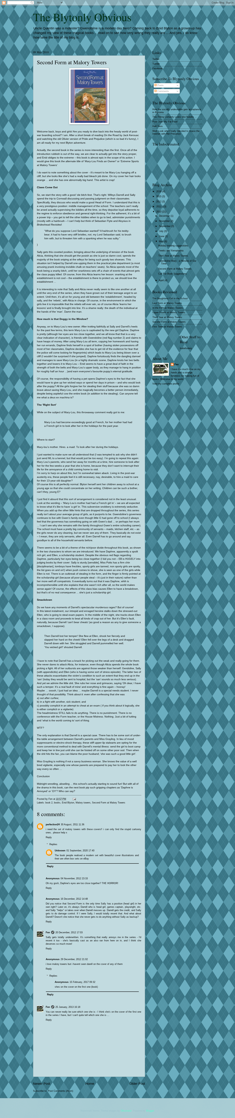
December (165, 215)
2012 (159, 201)
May (161, 241)
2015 (159, 196)
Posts (160, 85)
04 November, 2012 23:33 (74, 878)
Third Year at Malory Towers (173, 255)
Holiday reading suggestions (173, 245)
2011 (159, 206)
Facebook (157, 68)
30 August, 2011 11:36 (72, 824)
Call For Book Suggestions (172, 273)
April (161, 280)
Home (89, 1083)
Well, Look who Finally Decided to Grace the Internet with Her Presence (176, 132)
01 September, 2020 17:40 (80, 850)
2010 (159, 211)
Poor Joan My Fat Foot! (165, 121)
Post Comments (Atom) (60, 1091)
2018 (159, 191)
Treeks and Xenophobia (170, 250)
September (165, 226)
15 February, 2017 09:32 (82, 982)
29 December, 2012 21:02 (74, 959)
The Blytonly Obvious (82, 17)
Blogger (150, 1110)
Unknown (60, 850)
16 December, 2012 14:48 (74, 898)
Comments (163, 91)
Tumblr (156, 63)
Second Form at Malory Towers (108, 802)
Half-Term (157, 126)
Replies (53, 844)
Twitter (155, 59)
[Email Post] (74, 799)
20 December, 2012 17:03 (69, 932)
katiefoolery (186, 348)
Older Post (137, 1083)
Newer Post (41, 1083)
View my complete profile (165, 383)
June (162, 236)
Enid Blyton (68, 802)
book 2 (49, 802)
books (57, 802)
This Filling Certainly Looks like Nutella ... (174, 117)
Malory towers (83, 802)
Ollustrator (126, 1110)
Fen (48, 932)
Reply (49, 837)
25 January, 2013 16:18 (67, 1007)
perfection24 (53, 824)
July (161, 231)
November (165, 221)
